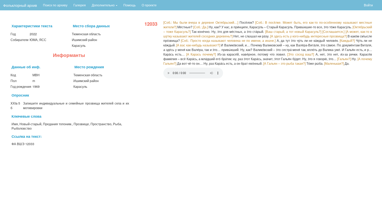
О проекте (149, 5)
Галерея (79, 5)
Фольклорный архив (20, 5)
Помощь (129, 5)
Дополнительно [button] (103, 5)
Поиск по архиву (55, 5)
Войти (368, 5)
